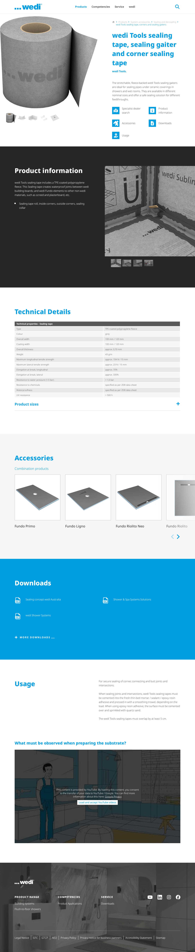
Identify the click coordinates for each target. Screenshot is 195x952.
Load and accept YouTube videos (97, 802)
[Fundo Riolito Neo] (138, 502)
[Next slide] (95, 117)
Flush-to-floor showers (28, 909)
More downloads (35, 637)
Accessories (128, 123)
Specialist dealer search (131, 110)
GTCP (45, 937)
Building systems (24, 903)
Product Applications (70, 903)
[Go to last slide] (2, 117)
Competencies (101, 6)
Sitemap (160, 937)
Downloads (165, 123)
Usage (125, 135)
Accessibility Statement (138, 937)
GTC (35, 937)
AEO (54, 937)
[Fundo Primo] (37, 502)
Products (81, 6)
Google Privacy (113, 796)
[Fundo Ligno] (88, 502)
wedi (132, 6)
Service (119, 6)
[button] (11, 118)
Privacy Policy (68, 937)
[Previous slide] (107, 263)
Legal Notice (22, 937)
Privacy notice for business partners (101, 937)
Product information (165, 110)
